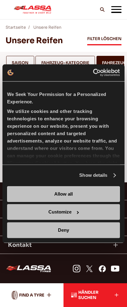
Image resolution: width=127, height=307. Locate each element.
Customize (60, 212)
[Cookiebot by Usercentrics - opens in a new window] (93, 73)
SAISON (20, 62)
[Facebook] (102, 268)
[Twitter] (89, 268)
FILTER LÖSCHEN (104, 38)
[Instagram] (76, 268)
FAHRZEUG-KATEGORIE (65, 62)
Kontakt (20, 245)
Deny (63, 230)
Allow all (63, 194)
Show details (93, 175)
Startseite (16, 27)
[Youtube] (115, 268)
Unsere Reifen (47, 27)
